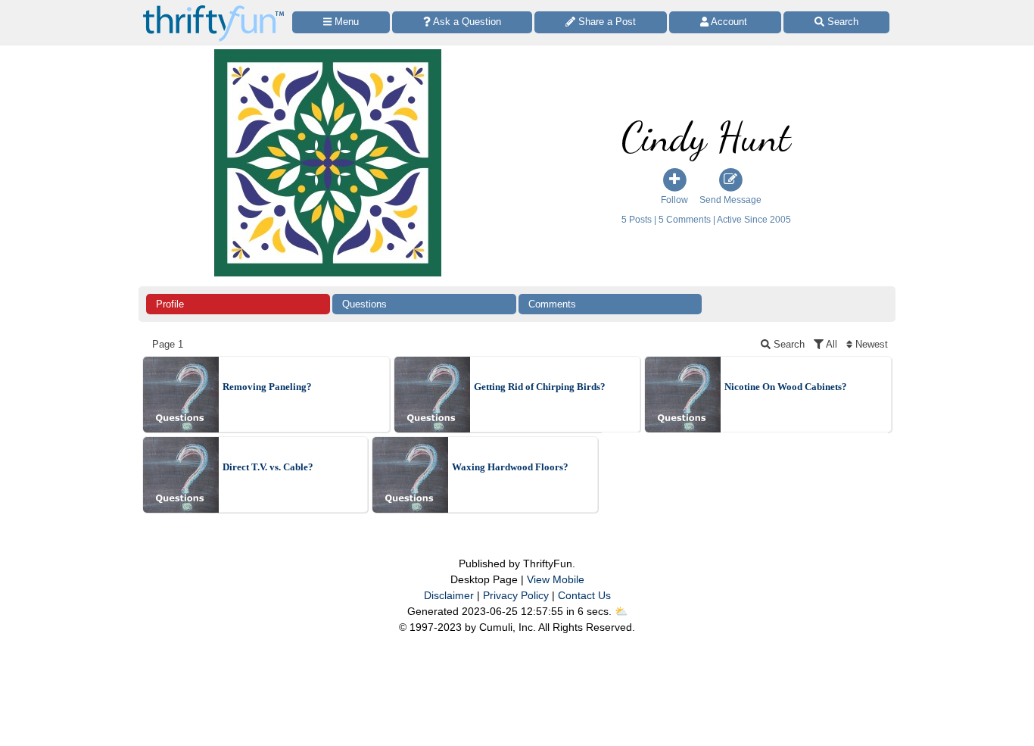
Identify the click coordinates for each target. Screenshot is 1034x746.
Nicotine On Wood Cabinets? (785, 386)
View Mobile (555, 579)
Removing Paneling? (267, 386)
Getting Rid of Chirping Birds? (540, 386)
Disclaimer (449, 595)
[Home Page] (213, 8)
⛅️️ (621, 611)
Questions (364, 304)
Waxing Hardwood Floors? (510, 467)
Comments (552, 304)
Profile (170, 304)
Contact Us (584, 595)
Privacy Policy (516, 595)
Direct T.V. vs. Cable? (268, 467)
